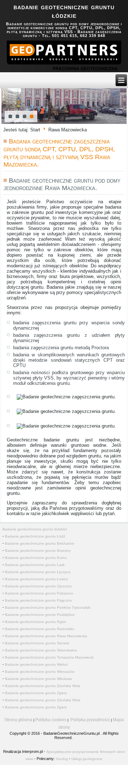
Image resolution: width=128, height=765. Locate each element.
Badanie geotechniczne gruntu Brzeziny (38, 550)
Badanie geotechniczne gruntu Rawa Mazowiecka (46, 636)
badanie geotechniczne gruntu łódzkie (64, 11)
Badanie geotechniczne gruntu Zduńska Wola (42, 686)
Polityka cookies (50, 719)
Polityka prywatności (90, 719)
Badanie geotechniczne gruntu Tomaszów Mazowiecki (49, 657)
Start (35, 129)
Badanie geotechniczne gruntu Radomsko (39, 629)
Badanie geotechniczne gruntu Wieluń (36, 664)
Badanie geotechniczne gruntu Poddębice (40, 615)
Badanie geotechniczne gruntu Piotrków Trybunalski (47, 607)
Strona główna (18, 719)
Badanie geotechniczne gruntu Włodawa (38, 679)
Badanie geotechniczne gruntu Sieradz (37, 643)
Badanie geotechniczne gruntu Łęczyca (37, 572)
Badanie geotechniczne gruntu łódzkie (34, 529)
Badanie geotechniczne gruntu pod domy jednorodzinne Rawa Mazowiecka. (62, 184)
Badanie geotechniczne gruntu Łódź (35, 536)
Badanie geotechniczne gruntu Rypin (35, 622)
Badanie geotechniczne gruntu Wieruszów (39, 672)
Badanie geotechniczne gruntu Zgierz (36, 693)
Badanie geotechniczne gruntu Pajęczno (38, 600)
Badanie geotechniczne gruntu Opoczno (38, 586)
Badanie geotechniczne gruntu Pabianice (39, 593)
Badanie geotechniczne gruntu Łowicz (36, 579)
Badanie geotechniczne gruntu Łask (35, 565)
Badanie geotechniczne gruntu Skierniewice (41, 650)
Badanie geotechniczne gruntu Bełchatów (39, 543)
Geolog (62, 759)
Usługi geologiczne (86, 759)
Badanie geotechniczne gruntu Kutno (36, 558)
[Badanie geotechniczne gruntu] (64, 56)
